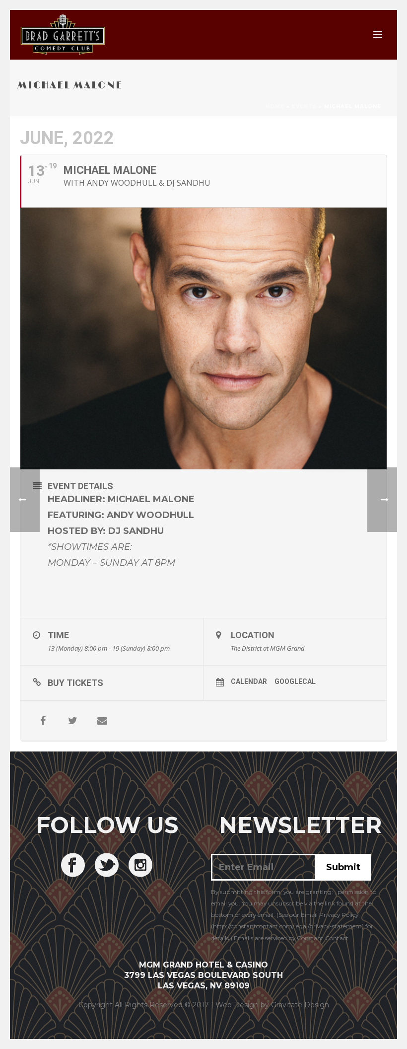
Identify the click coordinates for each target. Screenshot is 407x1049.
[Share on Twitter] (72, 720)
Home (275, 106)
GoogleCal (295, 681)
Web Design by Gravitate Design (272, 1004)
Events (304, 106)
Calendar (249, 681)
